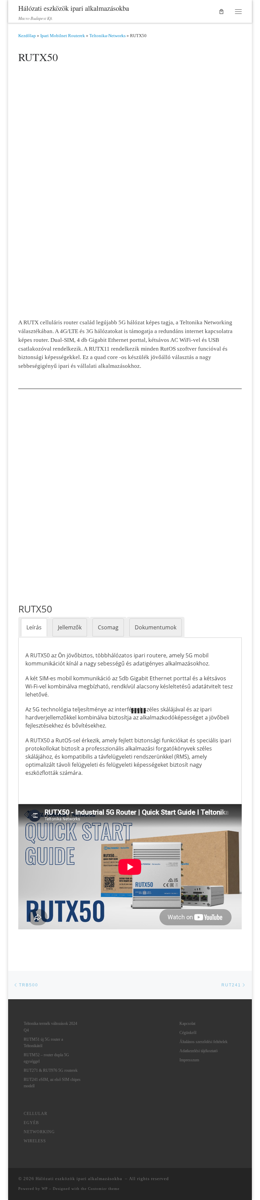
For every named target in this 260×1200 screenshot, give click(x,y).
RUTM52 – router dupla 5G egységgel (46, 1058)
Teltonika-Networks (107, 35)
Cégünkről (187, 1032)
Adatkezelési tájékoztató (198, 1050)
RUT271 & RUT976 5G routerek (51, 1070)
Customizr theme (104, 1189)
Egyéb (31, 1122)
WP (45, 1189)
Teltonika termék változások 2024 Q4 (50, 1026)
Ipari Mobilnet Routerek (62, 35)
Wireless (35, 1141)
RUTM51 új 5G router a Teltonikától (43, 1042)
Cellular (35, 1113)
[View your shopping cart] (221, 11)
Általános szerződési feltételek (203, 1041)
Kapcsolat (187, 1023)
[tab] (34, 627)
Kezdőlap (27, 35)
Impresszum (189, 1060)
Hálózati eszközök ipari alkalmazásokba (80, 1178)
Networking (39, 1131)
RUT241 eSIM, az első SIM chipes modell (52, 1082)
